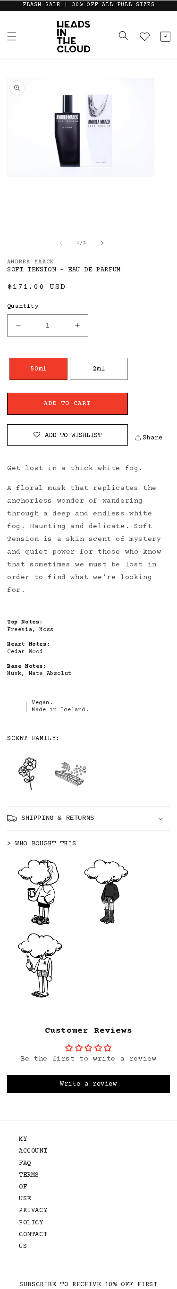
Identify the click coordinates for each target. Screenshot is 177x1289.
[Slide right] (102, 243)
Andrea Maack (30, 262)
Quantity (23, 306)
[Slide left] (61, 243)
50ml (38, 369)
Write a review (88, 1084)
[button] (11, 36)
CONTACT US (28, 1240)
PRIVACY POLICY (28, 1216)
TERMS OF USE (28, 1187)
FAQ (25, 1163)
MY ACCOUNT (28, 1145)
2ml (99, 369)
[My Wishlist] (144, 36)
